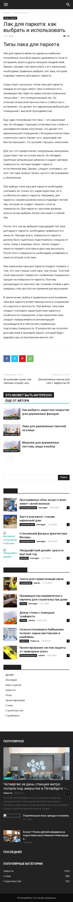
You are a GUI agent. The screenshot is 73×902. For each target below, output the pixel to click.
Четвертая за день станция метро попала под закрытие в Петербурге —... (36, 786)
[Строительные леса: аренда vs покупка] (11, 820)
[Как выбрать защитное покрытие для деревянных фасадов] (11, 414)
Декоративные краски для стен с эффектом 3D (54, 381)
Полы (8, 695)
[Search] (68, 4)
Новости (24, 641)
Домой (7, 12)
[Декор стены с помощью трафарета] (10, 617)
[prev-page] (5, 459)
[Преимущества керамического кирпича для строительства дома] (10, 600)
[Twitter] (14, 358)
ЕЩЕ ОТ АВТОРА (17, 400)
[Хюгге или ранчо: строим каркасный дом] (10, 521)
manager (43, 507)
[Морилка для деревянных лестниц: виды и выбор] (11, 446)
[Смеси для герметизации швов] (10, 584)
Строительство (27, 524)
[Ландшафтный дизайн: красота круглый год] (10, 555)
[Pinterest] (22, 358)
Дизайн (24, 558)
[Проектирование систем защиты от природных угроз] (10, 652)
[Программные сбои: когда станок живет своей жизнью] (10, 505)
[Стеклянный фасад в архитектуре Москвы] (10, 538)
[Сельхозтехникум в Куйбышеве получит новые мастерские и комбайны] (10, 634)
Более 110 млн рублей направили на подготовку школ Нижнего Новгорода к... (45, 835)
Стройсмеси (26, 583)
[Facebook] (6, 358)
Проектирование (28, 507)
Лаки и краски (21, 12)
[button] (5, 4)
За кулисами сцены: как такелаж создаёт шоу (17, 381)
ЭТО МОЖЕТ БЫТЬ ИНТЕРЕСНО (28, 395)
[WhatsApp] (30, 358)
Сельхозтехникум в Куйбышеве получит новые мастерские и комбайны (42, 633)
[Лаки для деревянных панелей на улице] (11, 430)
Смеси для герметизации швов (42, 579)
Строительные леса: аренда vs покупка (46, 815)
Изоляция (11, 679)
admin (37, 583)
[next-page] (11, 459)
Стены (23, 603)
